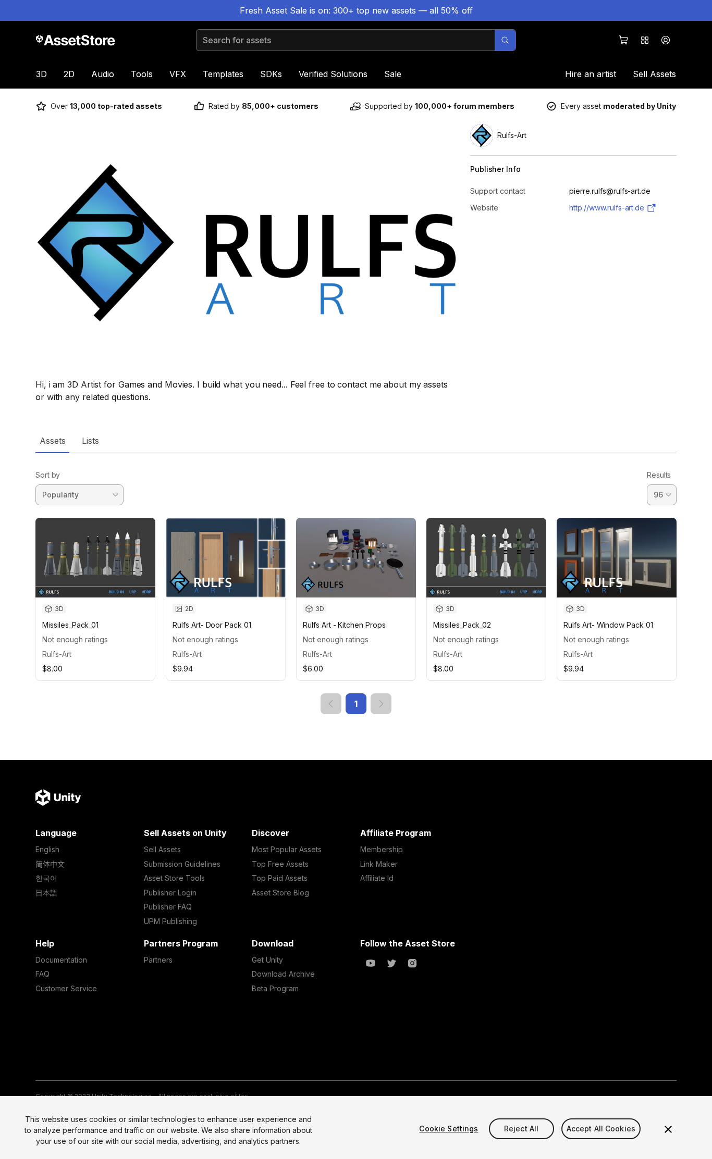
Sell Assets (654, 74)
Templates (223, 74)
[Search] (505, 40)
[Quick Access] (644, 40)
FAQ (42, 973)
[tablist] (356, 440)
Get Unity (267, 959)
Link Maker (379, 863)
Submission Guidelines (182, 863)
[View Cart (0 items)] (623, 40)
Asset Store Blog (280, 892)
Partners (158, 959)
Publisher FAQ (168, 906)
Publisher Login (170, 892)
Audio (102, 74)
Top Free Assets (280, 863)
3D (41, 74)
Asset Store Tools (174, 878)
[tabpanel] (356, 583)
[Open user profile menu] (665, 40)
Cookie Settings (448, 1128)
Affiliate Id (377, 878)
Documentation (61, 959)
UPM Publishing (170, 921)
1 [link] (356, 704)
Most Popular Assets (287, 849)
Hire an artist (590, 74)
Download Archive (283, 973)
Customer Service (66, 988)
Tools (142, 74)
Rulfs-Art (56, 654)
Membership (381, 849)
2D (69, 74)
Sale (392, 74)
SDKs (271, 74)
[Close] (668, 1129)
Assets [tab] (52, 440)
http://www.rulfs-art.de (606, 207)
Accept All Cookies (601, 1128)
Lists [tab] (90, 440)
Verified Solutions (333, 74)
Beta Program (275, 988)
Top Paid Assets (280, 878)
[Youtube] (370, 963)
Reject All (521, 1128)
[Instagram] (412, 963)
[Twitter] (391, 963)
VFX (177, 74)
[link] (331, 703)
